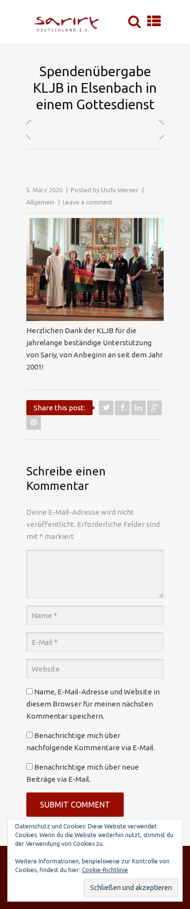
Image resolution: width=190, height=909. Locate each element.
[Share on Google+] (154, 408)
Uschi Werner (119, 189)
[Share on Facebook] (122, 408)
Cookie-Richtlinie (105, 870)
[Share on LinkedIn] (138, 408)
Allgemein (40, 202)
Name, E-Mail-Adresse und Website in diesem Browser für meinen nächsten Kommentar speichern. (93, 704)
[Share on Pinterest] (33, 422)
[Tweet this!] (106, 408)
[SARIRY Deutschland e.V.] (68, 22)
